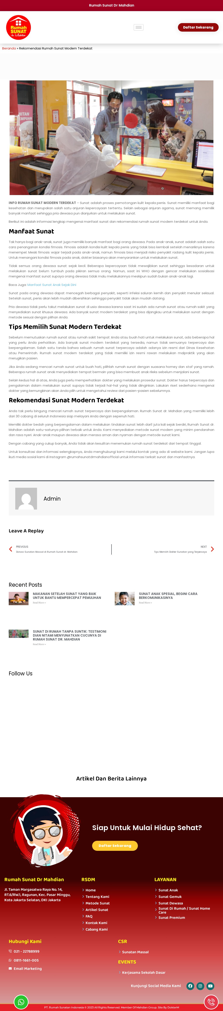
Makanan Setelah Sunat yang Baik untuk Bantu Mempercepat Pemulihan (67, 595)
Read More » (39, 602)
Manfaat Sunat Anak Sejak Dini (51, 284)
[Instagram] (200, 986)
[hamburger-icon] (139, 27)
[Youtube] (210, 986)
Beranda (9, 48)
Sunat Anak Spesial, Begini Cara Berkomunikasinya (168, 595)
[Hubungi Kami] (211, 1002)
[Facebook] (190, 986)
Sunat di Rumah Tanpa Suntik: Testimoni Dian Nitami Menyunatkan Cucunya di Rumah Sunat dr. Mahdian (69, 635)
